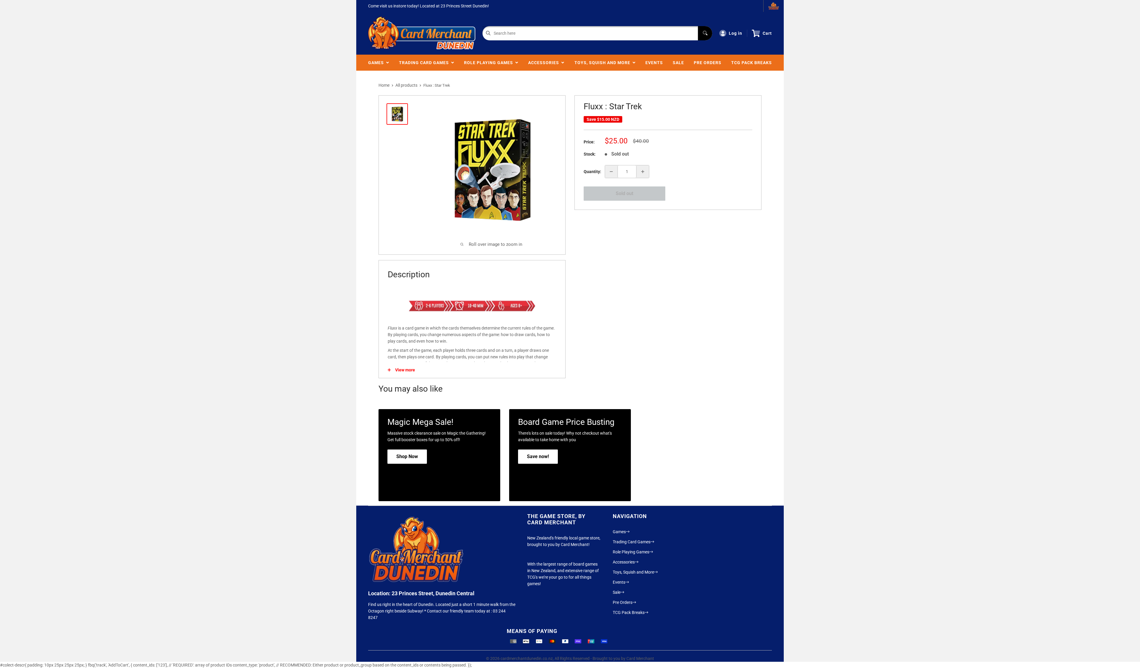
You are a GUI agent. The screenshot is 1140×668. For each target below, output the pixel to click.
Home (384, 85)
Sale (678, 62)
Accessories (544, 62)
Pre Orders (707, 62)
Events (654, 62)
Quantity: (592, 171)
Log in (735, 33)
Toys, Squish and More (603, 62)
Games (377, 62)
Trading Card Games (425, 62)
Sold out (624, 193)
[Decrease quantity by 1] (611, 171)
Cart (767, 33)
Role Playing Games (489, 62)
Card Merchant (640, 658)
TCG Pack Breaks (751, 62)
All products (406, 85)
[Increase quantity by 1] (642, 171)
